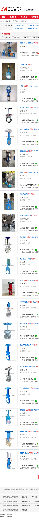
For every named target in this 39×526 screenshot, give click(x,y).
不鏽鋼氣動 (26, 64)
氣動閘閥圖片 (26, 501)
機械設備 (13, 17)
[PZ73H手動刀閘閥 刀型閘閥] (9, 438)
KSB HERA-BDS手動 (29, 43)
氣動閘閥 (24, 497)
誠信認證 (16, 37)
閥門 (25, 46)
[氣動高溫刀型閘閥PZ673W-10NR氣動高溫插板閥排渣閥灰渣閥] (8, 158)
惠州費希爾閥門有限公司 (27, 250)
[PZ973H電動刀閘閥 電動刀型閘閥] (9, 136)
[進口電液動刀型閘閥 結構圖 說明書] (8, 331)
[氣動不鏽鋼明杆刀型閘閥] (8, 223)
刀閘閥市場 (15, 21)
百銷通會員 (6, 37)
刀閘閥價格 (9, 515)
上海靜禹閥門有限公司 (26, 99)
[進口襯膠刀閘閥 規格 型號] (9, 244)
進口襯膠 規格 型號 (29, 237)
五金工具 (24, 17)
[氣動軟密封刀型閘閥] (9, 201)
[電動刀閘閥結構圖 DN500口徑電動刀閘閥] (8, 179)
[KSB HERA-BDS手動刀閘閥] (8, 50)
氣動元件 (26, 68)
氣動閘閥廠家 (26, 506)
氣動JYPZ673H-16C (29, 86)
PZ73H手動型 (29, 431)
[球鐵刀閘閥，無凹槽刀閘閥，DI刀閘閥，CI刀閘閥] (8, 287)
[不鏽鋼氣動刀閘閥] (8, 72)
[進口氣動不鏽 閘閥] (8, 266)
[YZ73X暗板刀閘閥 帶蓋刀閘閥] (9, 309)
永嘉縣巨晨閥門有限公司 (27, 77)
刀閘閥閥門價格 (19, 25)
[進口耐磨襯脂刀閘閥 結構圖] (9, 395)
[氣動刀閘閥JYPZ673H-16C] (8, 93)
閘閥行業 (24, 510)
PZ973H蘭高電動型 (29, 367)
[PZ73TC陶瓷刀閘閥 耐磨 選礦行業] (9, 115)
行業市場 (30, 10)
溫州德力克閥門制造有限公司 (28, 185)
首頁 (3, 17)
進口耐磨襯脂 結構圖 (29, 388)
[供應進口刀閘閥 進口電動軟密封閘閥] (8, 417)
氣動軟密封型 (27, 194)
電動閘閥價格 (19, 29)
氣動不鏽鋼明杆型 (28, 216)
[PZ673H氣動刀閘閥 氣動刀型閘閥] (9, 460)
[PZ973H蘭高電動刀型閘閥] (9, 374)
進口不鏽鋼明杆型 (28, 345)
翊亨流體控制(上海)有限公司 (28, 53)
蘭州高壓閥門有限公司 (26, 379)
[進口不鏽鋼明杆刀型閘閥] (9, 352)
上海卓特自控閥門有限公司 (28, 120)
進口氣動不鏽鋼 (27, 259)
